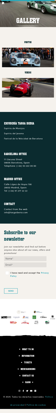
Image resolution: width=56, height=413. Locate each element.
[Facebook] (23, 391)
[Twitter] (27, 391)
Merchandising (28, 369)
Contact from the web (15, 209)
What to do (28, 349)
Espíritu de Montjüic (14, 128)
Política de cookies (36, 405)
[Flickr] (35, 391)
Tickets (28, 362)
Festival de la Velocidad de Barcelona (23, 138)
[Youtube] (31, 391)
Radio (28, 382)
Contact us (28, 375)
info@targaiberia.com (16, 212)
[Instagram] (19, 391)
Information (28, 356)
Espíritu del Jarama (14, 133)
